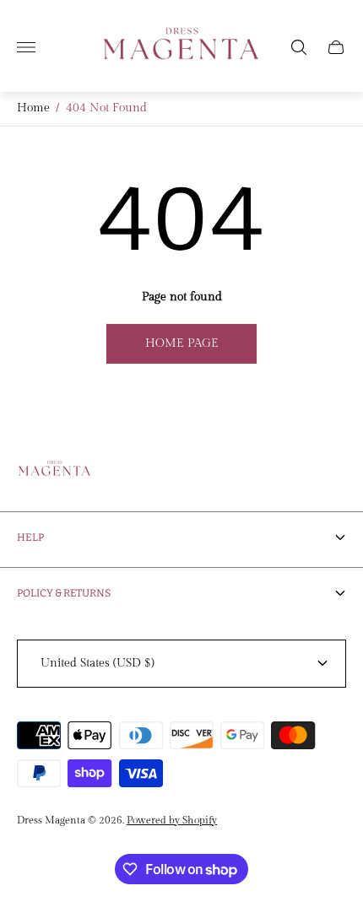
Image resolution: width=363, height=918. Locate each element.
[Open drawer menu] (26, 47)
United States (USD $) (97, 663)
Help (30, 537)
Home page (182, 343)
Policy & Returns (64, 593)
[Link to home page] (55, 471)
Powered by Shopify (172, 820)
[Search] (298, 47)
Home (33, 108)
